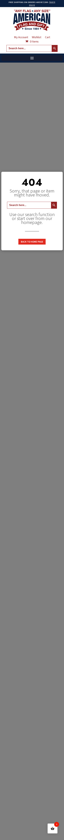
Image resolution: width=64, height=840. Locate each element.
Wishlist (36, 37)
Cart (47, 37)
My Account (21, 37)
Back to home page (32, 241)
